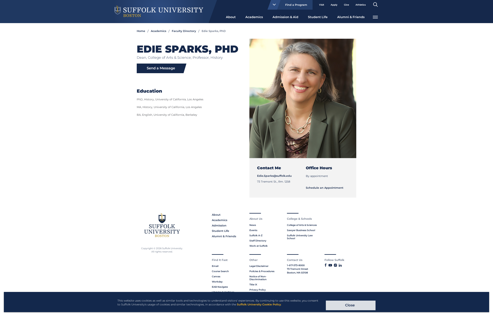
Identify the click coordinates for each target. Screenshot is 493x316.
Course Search (220, 271)
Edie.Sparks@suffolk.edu (274, 176)
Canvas (216, 276)
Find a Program (296, 5)
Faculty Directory (184, 31)
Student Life (318, 17)
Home (141, 31)
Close (350, 305)
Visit (321, 4)
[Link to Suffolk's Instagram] (335, 265)
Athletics (360, 4)
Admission (219, 225)
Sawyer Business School (301, 230)
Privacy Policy (257, 289)
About (231, 17)
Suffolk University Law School (300, 237)
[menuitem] (231, 16)
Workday (217, 281)
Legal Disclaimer (258, 266)
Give (346, 4)
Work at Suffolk (258, 245)
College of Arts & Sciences (302, 225)
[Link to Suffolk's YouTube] (330, 265)
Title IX (253, 284)
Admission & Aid (285, 17)
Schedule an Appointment (324, 187)
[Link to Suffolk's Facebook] (325, 265)
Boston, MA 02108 (297, 272)
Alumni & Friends (351, 17)
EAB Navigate (220, 286)
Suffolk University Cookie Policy (259, 304)
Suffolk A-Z (255, 235)
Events (253, 230)
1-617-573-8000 (296, 265)
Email (215, 266)
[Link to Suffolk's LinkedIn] (340, 265)
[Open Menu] (375, 16)
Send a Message (161, 68)
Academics (254, 17)
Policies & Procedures (261, 271)
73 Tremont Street (297, 268)
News (252, 225)
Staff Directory (257, 240)
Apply (334, 4)
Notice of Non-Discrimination (258, 278)
